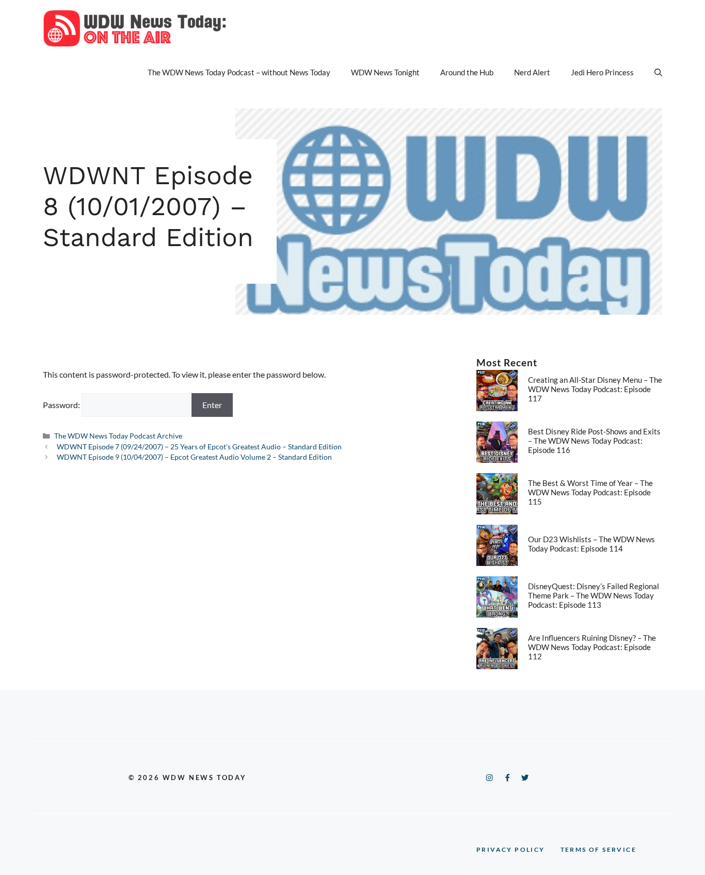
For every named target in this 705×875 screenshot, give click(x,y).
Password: (62, 405)
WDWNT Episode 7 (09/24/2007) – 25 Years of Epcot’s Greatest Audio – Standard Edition (199, 447)
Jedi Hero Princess (602, 72)
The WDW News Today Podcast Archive (118, 436)
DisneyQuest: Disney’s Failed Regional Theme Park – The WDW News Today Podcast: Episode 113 (593, 595)
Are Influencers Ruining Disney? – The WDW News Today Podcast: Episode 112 (592, 647)
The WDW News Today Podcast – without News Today (239, 72)
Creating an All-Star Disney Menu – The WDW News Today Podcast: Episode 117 (595, 389)
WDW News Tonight (385, 72)
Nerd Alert (532, 72)
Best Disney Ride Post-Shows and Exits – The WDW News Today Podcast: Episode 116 (594, 441)
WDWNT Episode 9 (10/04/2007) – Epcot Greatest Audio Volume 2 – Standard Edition (194, 457)
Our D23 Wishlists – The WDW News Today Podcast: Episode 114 (591, 543)
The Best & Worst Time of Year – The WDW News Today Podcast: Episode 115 (590, 492)
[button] (658, 72)
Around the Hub (466, 72)
